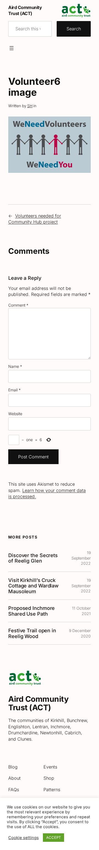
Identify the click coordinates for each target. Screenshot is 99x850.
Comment (18, 305)
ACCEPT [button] (53, 837)
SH (29, 105)
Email (14, 390)
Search (74, 28)
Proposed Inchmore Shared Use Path (31, 610)
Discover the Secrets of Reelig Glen (33, 558)
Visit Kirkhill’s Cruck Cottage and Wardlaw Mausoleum (33, 585)
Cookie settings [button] (23, 837)
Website (15, 413)
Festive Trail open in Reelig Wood (32, 633)
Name (15, 366)
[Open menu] (11, 48)
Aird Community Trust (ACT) (38, 703)
